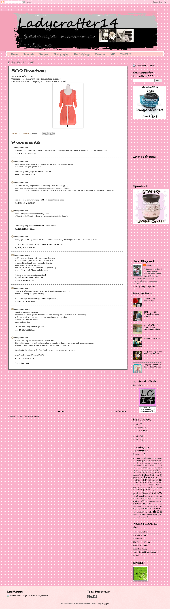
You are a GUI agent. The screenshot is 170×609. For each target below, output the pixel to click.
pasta (160, 487)
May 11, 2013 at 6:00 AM (25, 302)
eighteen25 (138, 555)
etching (138, 470)
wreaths (143, 517)
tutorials (150, 511)
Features (100, 54)
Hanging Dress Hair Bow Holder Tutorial (152, 366)
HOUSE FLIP (139, 480)
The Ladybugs (82, 54)
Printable (145, 493)
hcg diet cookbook (38, 275)
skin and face (155, 499)
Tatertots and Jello (141, 545)
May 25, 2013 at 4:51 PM (24, 358)
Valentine (146, 514)
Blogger (105, 604)
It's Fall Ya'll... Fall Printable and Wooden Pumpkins (152, 327)
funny (157, 473)
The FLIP (125, 54)
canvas (156, 463)
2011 (138, 440)
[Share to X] (48, 133)
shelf (147, 499)
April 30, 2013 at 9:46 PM (25, 247)
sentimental (139, 499)
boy (134, 463)
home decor (150, 477)
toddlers (146, 509)
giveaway (156, 475)
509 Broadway (143, 430)
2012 (138, 436)
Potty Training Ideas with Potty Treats (153, 352)
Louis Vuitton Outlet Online (44, 226)
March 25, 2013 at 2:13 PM (25, 154)
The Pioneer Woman (141, 542)
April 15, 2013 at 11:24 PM (25, 175)
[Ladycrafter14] (147, 405)
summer (156, 504)
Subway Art (139, 503)
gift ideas (144, 475)
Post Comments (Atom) (29, 417)
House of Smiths (140, 532)
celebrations (137, 465)
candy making (144, 463)
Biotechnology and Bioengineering (43, 298)
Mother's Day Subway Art (149, 300)
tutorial (139, 512)
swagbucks (137, 506)
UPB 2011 (136, 514)
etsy (144, 470)
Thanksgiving (150, 506)
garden (135, 475)
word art (136, 517)
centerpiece (149, 465)
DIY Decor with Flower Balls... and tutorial (151, 314)
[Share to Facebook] (51, 133)
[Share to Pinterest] (53, 133)
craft (145, 468)
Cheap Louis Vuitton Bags (53, 200)
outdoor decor (149, 487)
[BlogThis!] (46, 133)
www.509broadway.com (22, 76)
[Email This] (43, 133)
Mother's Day (153, 485)
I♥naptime (137, 539)
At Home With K (139, 535)
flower (138, 472)
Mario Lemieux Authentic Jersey (49, 244)
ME (112, 54)
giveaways (136, 478)
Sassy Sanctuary (140, 549)
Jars (153, 480)
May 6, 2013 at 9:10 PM (24, 281)
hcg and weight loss (35, 327)
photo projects (144, 489)
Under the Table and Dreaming (146, 552)
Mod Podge (137, 485)
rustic (160, 496)
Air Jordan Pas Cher (43, 171)
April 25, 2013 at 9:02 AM (25, 229)
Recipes (43, 54)
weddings (156, 514)
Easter (159, 468)
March (141, 427)
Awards (159, 458)
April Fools (150, 458)
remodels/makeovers (147, 496)
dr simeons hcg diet (34, 277)
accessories (138, 458)
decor (152, 468)
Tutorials (29, 54)
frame (148, 473)
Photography (61, 54)
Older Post (121, 411)
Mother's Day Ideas (152, 338)
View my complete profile (144, 286)
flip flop (159, 470)
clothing (159, 465)
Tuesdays (157, 508)
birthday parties (141, 461)
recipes (157, 492)
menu (158, 482)
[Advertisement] (68, 389)
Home (14, 54)
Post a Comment (22, 363)
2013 (138, 424)
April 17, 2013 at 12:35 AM (25, 203)
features (151, 470)
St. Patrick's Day (152, 501)
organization (137, 487)
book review (155, 461)
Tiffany (149, 265)
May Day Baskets (147, 482)
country (138, 468)
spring (136, 501)
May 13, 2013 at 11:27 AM (25, 330)
